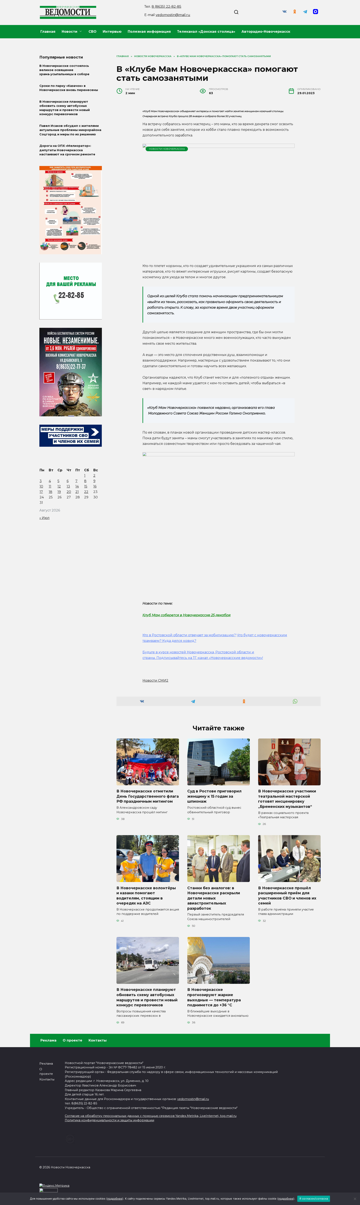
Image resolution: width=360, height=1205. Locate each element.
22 (86, 492)
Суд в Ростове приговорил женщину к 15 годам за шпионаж (214, 796)
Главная (47, 32)
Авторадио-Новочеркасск (265, 32)
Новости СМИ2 (155, 680)
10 (41, 486)
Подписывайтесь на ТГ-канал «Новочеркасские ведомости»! (209, 658)
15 (85, 486)
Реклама (48, 1040)
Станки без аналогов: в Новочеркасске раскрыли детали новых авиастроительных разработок (213, 898)
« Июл (44, 518)
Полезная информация (149, 32)
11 (50, 486)
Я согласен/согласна (313, 1198)
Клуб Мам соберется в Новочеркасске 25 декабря (186, 615)
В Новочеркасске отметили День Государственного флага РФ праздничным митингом (147, 796)
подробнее (114, 1198)
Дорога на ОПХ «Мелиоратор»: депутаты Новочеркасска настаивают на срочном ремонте (67, 150)
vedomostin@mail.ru (173, 15)
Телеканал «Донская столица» (206, 32)
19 (59, 492)
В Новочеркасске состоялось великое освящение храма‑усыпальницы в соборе (64, 70)
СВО (92, 32)
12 (59, 486)
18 (50, 492)
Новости (69, 32)
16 (94, 486)
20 (69, 492)
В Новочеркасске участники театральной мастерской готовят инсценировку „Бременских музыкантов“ (287, 799)
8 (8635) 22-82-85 (166, 7)
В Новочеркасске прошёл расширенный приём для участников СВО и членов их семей (287, 895)
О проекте (72, 1040)
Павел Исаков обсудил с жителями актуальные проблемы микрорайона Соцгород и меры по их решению (70, 130)
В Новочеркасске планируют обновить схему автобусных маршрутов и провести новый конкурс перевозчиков (147, 997)
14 (77, 486)
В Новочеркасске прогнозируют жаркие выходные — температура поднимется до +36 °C (214, 997)
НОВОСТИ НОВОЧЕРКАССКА (167, 148)
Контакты (98, 1040)
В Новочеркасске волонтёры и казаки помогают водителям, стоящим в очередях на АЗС (146, 895)
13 (68, 486)
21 (77, 492)
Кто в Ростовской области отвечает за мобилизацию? (189, 635)
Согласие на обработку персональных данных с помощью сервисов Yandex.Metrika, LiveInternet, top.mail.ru (150, 1116)
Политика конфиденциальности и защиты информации (109, 1120)
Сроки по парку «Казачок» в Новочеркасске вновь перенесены (68, 88)
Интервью (112, 32)
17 (41, 492)
